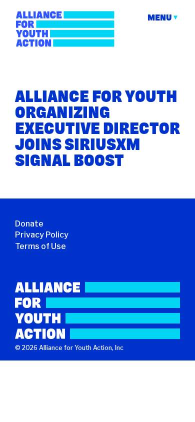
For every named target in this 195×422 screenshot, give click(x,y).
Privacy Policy (41, 235)
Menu (160, 18)
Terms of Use (40, 246)
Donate (29, 223)
